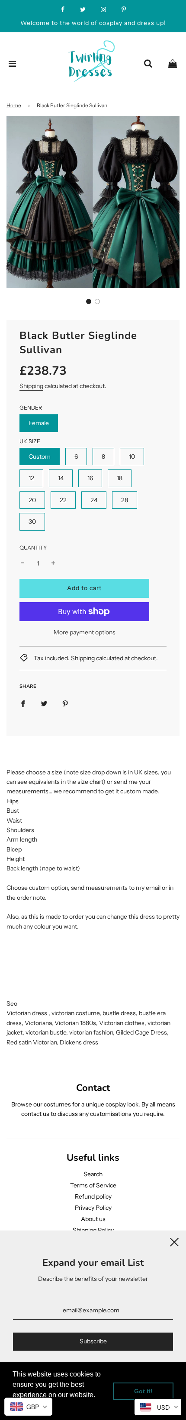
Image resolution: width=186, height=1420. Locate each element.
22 (63, 500)
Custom (40, 456)
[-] (22, 563)
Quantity (33, 547)
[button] (88, 301)
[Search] (147, 64)
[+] (53, 563)
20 (32, 500)
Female (39, 423)
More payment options (84, 632)
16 (90, 478)
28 (124, 500)
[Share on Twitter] (44, 703)
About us (93, 1219)
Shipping (31, 386)
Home (13, 105)
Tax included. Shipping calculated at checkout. (95, 658)
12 (31, 478)
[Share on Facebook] (23, 703)
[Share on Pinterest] (65, 703)
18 (119, 478)
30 (32, 521)
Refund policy (93, 1196)
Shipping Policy (93, 1230)
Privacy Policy (93, 1208)
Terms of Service (93, 1185)
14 (61, 478)
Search (93, 1174)
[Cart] (172, 64)
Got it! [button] (143, 1391)
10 (132, 456)
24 (93, 500)
